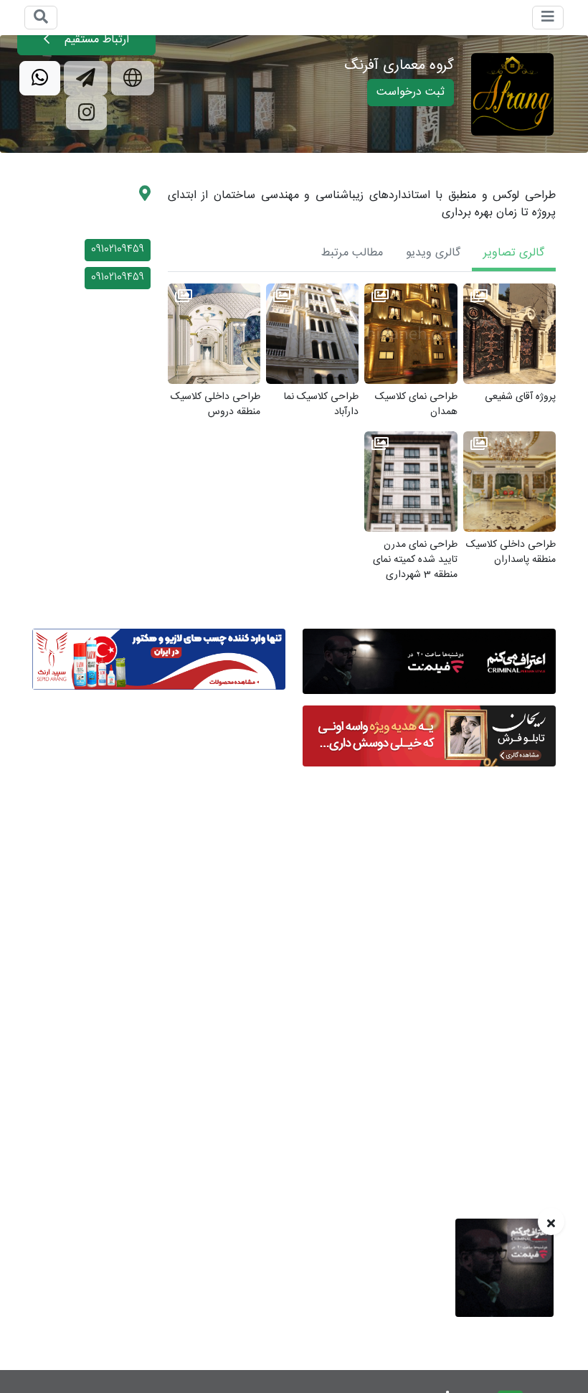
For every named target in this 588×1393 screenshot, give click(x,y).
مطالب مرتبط (352, 253)
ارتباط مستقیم (95, 40)
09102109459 (117, 249)
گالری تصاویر (513, 253)
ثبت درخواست (410, 92)
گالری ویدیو (433, 253)
